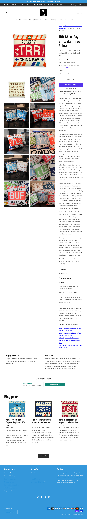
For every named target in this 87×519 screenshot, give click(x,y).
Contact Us (34, 476)
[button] (6, 12)
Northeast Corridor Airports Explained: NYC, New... (16, 422)
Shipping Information (10, 479)
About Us (33, 473)
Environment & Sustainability (39, 482)
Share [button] (62, 282)
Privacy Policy (8, 473)
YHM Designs (67, 514)
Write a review (55, 384)
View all (43, 456)
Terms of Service (9, 482)
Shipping (61, 62)
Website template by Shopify (77, 514)
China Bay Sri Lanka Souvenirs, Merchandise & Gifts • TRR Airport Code (70, 340)
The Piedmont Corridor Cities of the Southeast (42, 421)
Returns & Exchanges (10, 476)
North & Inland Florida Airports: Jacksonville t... (69, 421)
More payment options (70, 88)
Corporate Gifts (8, 491)
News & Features (35, 479)
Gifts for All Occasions (10, 488)
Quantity (61, 70)
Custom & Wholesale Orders (12, 485)
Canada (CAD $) (10, 512)
